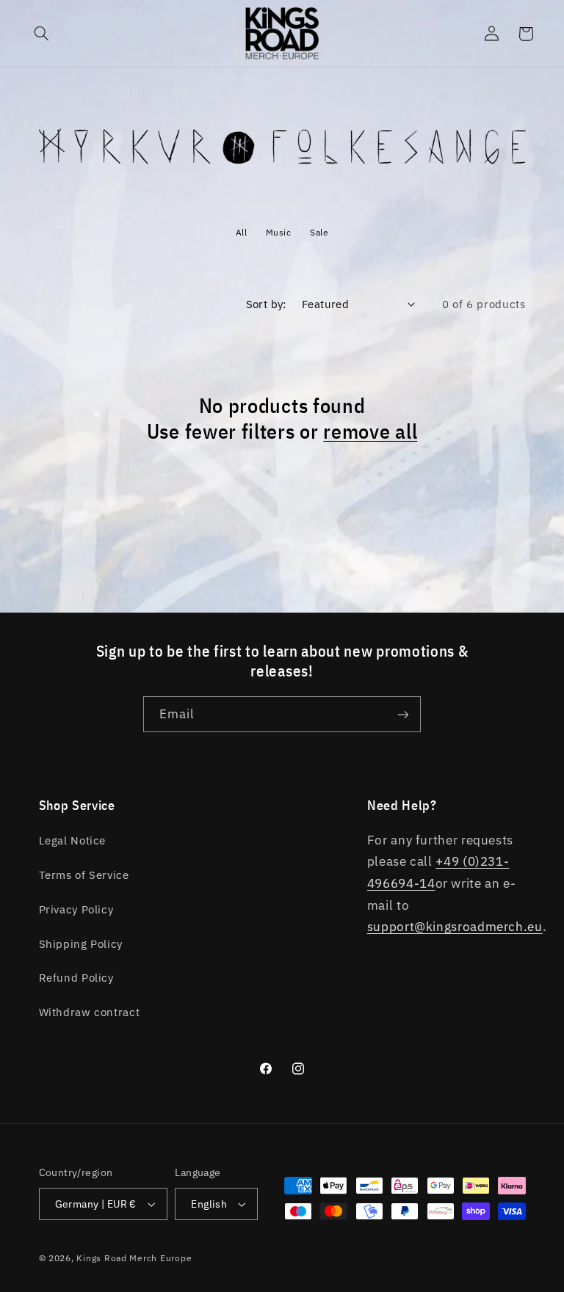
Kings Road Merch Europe (134, 1257)
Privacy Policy (76, 909)
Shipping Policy (81, 944)
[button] (42, 34)
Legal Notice (72, 840)
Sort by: (266, 304)
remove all (370, 432)
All (241, 232)
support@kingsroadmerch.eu (455, 927)
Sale (319, 232)
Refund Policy (76, 978)
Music (279, 232)
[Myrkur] (282, 177)
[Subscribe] (403, 714)
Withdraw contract (89, 1012)
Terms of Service (84, 875)
